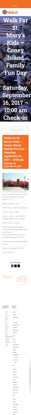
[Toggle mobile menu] (28, 12)
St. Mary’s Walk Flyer (8, 252)
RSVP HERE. (11, 199)
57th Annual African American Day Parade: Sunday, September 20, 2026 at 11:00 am (15, 382)
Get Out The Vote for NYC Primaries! (8, 276)
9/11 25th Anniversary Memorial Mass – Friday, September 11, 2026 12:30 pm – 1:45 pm (15, 352)
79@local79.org (7, 336)
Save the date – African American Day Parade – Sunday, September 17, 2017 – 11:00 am (21, 279)
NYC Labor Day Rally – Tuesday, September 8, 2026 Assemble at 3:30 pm (15, 323)
